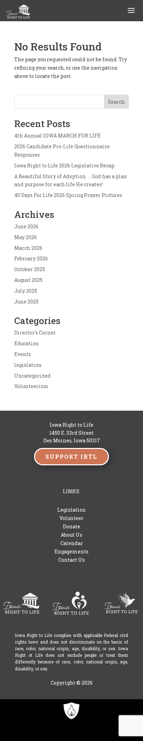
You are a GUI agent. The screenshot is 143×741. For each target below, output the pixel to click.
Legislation (71, 509)
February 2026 (31, 258)
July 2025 (25, 290)
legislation (28, 365)
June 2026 (26, 226)
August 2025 (28, 280)
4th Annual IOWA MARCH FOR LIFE (57, 135)
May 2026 (25, 237)
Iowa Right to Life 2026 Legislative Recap (64, 165)
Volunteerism (31, 386)
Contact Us (71, 560)
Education (26, 343)
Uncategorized (32, 375)
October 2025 (29, 269)
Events (22, 354)
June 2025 (26, 301)
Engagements (71, 551)
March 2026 (28, 248)
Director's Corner (35, 332)
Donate (71, 526)
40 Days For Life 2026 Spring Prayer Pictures (68, 195)
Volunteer (71, 518)
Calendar (71, 543)
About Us (71, 534)
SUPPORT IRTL (71, 456)
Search (116, 101)
